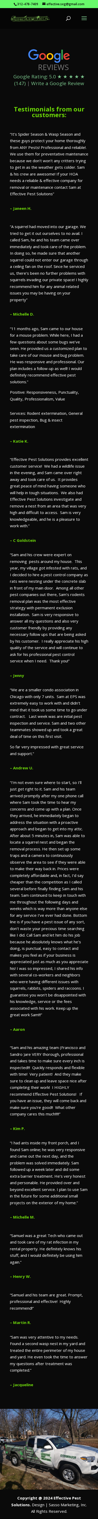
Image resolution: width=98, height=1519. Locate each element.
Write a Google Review (57, 83)
